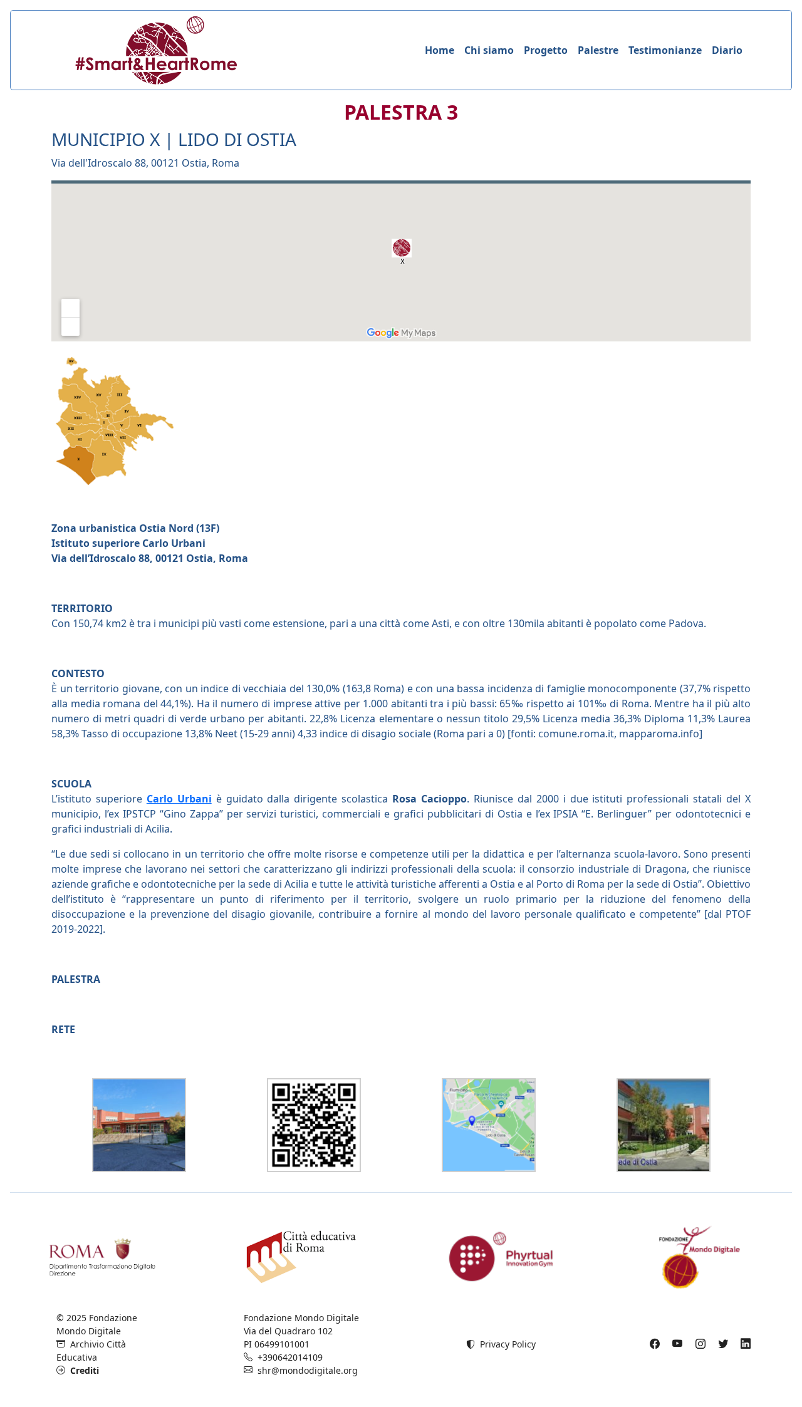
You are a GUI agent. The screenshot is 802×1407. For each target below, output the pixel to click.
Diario (727, 50)
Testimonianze (665, 50)
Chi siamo (489, 50)
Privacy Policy (505, 1344)
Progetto (546, 50)
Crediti (82, 1370)
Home (439, 50)
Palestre (598, 50)
